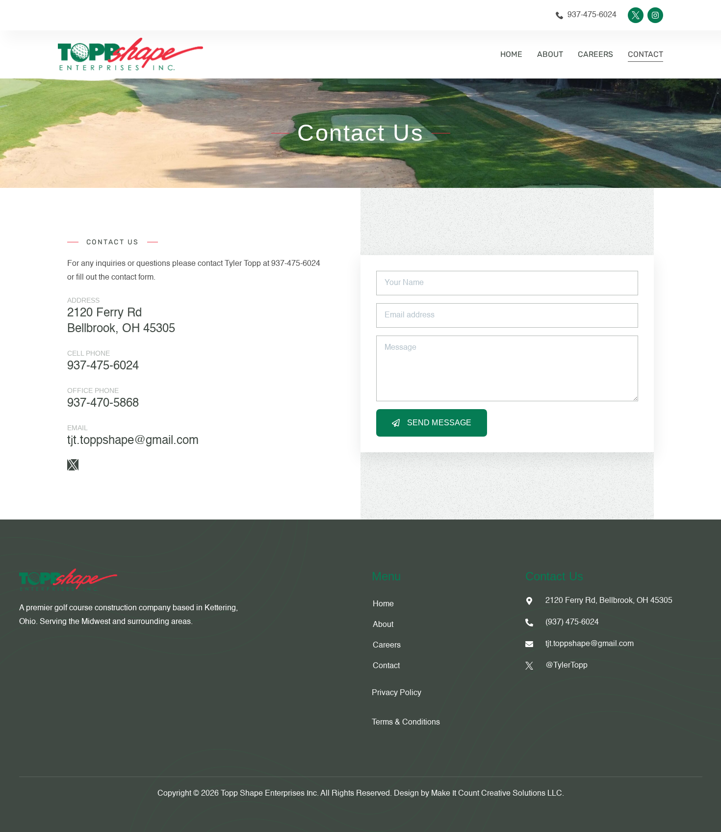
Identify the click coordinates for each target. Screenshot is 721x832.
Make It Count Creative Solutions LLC (496, 794)
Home (511, 54)
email (77, 428)
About (550, 54)
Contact (645, 54)
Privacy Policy (397, 693)
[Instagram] (655, 15)
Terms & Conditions (406, 723)
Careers (595, 54)
